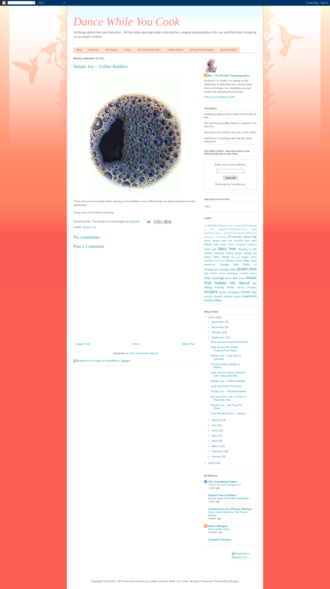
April (215, 440)
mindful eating (248, 273)
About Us (93, 50)
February (217, 451)
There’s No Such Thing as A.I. (225, 484)
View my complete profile (219, 96)
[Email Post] (148, 221)
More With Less (235, 278)
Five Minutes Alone (231, 260)
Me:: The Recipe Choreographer (229, 75)
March (216, 446)
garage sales (228, 269)
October (217, 332)
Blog (79, 50)
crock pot (210, 249)
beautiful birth (242, 240)
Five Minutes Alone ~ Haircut (228, 413)
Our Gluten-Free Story (149, 50)
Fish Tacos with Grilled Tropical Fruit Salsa (224, 349)
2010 (211, 463)
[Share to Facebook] (166, 222)
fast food (235, 257)
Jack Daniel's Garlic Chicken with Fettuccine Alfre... (228, 374)
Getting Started (175, 50)
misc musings (214, 278)
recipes (211, 291)
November (218, 327)
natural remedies (247, 287)
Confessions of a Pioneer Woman (230, 508)
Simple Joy (89, 226)
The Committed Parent (222, 481)
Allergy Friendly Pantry (202, 50)
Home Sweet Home (219, 529)
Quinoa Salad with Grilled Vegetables (228, 498)
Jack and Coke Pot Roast (226, 386)
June (215, 430)
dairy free (227, 248)
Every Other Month (216, 256)
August (216, 419)
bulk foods (220, 244)
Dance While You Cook (126, 21)
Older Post (188, 343)
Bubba (208, 244)
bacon (207, 240)
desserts (219, 253)
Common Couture (219, 539)
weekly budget (213, 300)
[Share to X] (162, 222)
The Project (111, 50)
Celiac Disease (236, 244)
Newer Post (83, 343)
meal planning (228, 273)
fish (216, 260)
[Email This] (155, 222)
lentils (213, 273)
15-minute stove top (242, 237)
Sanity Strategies (229, 292)
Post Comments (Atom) (144, 353)
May (215, 435)
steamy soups (232, 296)
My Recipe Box (228, 50)
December (218, 321)
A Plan (127, 50)
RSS (207, 206)
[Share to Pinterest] (170, 222)
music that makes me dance (230, 280)
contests (252, 244)
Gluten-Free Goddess (222, 495)
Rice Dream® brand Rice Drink (229, 342)
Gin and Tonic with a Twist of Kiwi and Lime (228, 398)
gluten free (247, 269)
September (219, 337)
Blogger (234, 581)
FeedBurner (238, 184)
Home (136, 343)
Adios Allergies (218, 525)
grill (206, 273)
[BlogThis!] (159, 222)
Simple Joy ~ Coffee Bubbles (228, 380)
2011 (211, 317)
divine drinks (234, 253)
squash (218, 296)
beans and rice (222, 240)
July (214, 425)
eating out (250, 253)
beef (254, 240)
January (217, 456)
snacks (208, 296)
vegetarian (249, 296)
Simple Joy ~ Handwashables (228, 391)
